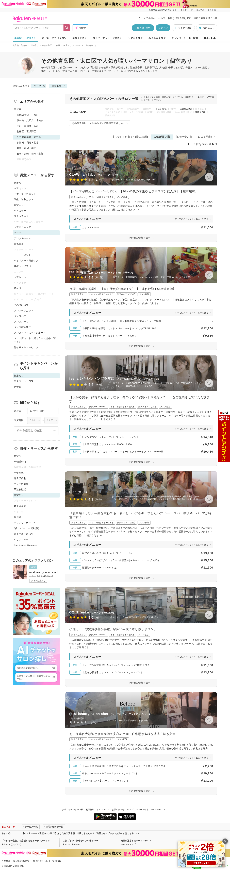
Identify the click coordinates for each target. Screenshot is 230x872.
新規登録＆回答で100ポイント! (163, 10)
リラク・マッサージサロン (107, 38)
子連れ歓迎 (20, 489)
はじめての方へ (147, 18)
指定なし (19, 182)
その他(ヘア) (21, 305)
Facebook (156, 809)
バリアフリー (21, 539)
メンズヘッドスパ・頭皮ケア (29, 332)
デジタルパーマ (22, 238)
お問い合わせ (118, 809)
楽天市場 (212, 10)
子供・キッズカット (25, 194)
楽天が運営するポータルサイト (136, 840)
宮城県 (33, 45)
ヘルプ (161, 18)
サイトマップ (103, 809)
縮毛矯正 (19, 244)
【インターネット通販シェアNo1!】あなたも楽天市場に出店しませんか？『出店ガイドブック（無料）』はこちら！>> (80, 833)
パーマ (78, 45)
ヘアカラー (20, 210)
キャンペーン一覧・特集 (185, 38)
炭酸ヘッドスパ (22, 266)
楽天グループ (187, 10)
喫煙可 (17, 517)
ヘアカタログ (135, 38)
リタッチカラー (22, 216)
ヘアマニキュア (22, 227)
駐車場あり (20, 506)
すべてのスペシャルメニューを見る (191, 219)
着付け (17, 288)
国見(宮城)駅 (186, 109)
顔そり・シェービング (26, 347)
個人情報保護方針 (21, 861)
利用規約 (90, 809)
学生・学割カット (23, 199)
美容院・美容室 (20, 45)
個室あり (67, 45)
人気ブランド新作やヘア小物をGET (80, 840)
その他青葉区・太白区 (50, 45)
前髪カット (20, 205)
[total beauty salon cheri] (36, 574)
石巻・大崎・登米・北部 (30, 153)
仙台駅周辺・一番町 (28, 114)
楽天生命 (200, 10)
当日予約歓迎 (21, 484)
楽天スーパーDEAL (24, 381)
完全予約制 (20, 478)
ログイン (163, 27)
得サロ (17, 386)
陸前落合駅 (200, 112)
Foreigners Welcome (26, 545)
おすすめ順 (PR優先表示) (132, 136)
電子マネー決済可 (23, 534)
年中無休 (19, 472)
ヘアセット (20, 277)
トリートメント (22, 255)
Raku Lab (210, 38)
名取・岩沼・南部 (26, 148)
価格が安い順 (184, 136)
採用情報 (56, 861)
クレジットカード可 (25, 522)
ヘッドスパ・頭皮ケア (26, 260)
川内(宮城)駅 (161, 109)
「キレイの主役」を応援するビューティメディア (26, 840)
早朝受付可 (20, 461)
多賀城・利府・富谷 (28, 142)
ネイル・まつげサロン (54, 38)
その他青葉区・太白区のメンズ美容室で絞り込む (98, 123)
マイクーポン (185, 27)
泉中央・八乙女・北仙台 (30, 120)
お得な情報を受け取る (179, 18)
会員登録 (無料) (143, 27)
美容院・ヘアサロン (25, 38)
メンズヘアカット (23, 310)
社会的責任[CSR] (41, 861)
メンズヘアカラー (23, 316)
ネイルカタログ (157, 38)
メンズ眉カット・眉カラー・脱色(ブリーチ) (35, 340)
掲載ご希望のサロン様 (205, 18)
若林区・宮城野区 (26, 131)
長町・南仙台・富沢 (28, 126)
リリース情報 (142, 809)
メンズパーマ (21, 321)
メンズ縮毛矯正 (22, 327)
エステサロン (79, 38)
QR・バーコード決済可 (27, 528)
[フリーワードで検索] (66, 27)
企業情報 (6, 861)
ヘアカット (20, 188)
